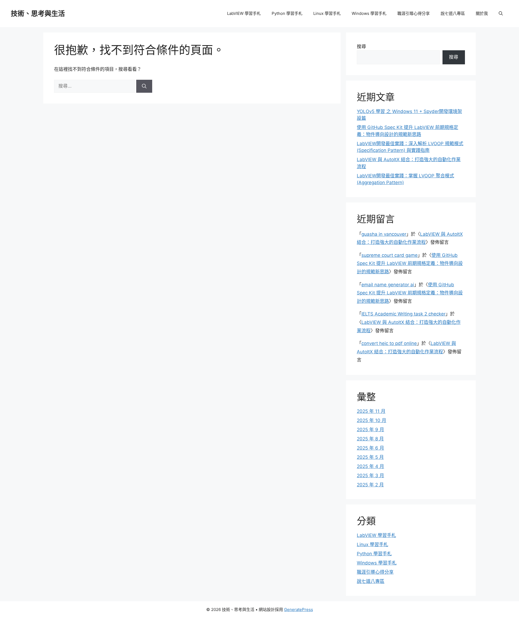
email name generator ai (387, 284)
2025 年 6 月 (370, 448)
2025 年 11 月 (371, 411)
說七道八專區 (453, 13)
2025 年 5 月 (370, 457)
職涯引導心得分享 (413, 13)
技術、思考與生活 (38, 13)
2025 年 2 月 (370, 484)
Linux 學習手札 (327, 13)
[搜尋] (144, 86)
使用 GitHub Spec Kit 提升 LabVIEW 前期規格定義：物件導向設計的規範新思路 (410, 263)
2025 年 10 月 (371, 420)
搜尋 (361, 46)
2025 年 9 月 (370, 429)
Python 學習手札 (287, 13)
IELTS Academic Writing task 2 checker (403, 314)
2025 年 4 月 (370, 466)
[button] (500, 13)
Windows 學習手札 (369, 13)
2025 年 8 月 (370, 438)
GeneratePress (298, 609)
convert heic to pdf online (389, 343)
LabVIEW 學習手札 (244, 13)
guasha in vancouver (383, 234)
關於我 (482, 13)
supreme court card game (389, 255)
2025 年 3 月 (370, 475)
